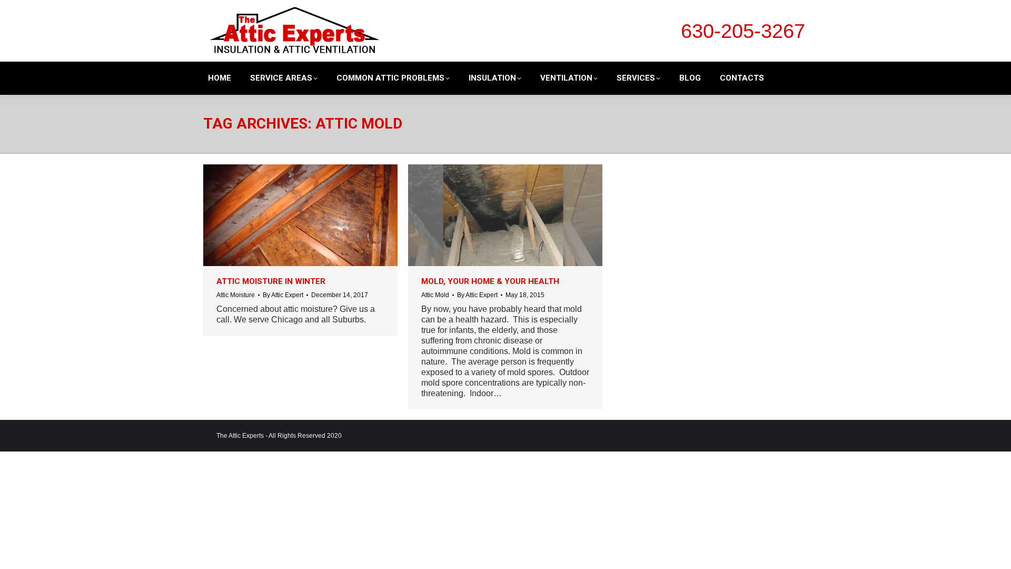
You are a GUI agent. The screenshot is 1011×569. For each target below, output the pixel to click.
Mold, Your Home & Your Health (490, 281)
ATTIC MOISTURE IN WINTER (270, 281)
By (283, 295)
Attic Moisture (235, 295)
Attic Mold (435, 295)
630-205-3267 (743, 31)
